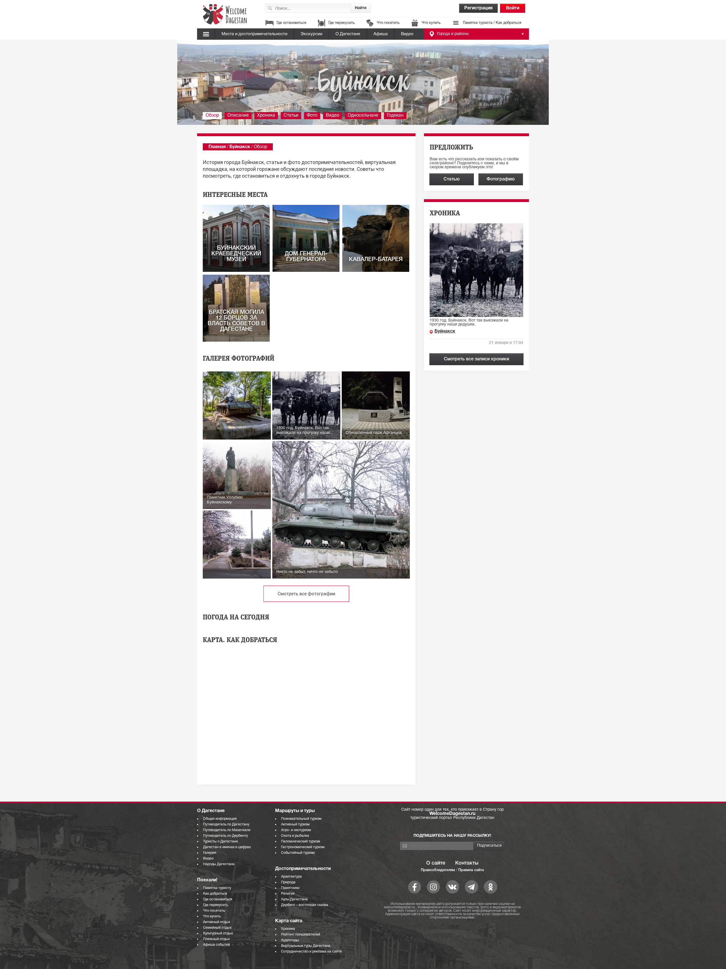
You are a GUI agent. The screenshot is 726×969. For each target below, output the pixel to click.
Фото (312, 115)
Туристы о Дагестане (220, 841)
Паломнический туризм (300, 841)
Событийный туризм (298, 852)
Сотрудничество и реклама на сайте (311, 951)
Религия (288, 893)
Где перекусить (341, 23)
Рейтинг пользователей (300, 934)
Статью (452, 179)
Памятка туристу (217, 888)
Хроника (266, 115)
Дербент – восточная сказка (304, 905)
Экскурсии (311, 34)
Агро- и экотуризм (296, 830)
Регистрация (478, 8)
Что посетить (388, 23)
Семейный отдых (217, 927)
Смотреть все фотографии (306, 593)
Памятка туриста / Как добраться (492, 23)
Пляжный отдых (216, 939)
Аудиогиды (290, 940)
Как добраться (215, 893)
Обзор (212, 115)
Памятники (290, 888)
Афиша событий (216, 944)
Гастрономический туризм (303, 847)
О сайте (435, 863)
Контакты (466, 863)
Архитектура (291, 876)
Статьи (291, 115)
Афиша (380, 34)
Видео (407, 34)
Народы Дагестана (219, 864)
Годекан (395, 115)
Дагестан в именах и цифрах (227, 847)
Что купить (431, 23)
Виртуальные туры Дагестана (305, 945)
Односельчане (363, 115)
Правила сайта (471, 870)
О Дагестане (347, 34)
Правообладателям (438, 870)
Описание (238, 115)
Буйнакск (239, 147)
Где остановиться (291, 23)
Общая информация (220, 818)
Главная (217, 147)
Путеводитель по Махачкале (226, 830)
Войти (512, 8)
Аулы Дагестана (294, 899)
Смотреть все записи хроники (476, 359)
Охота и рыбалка (295, 835)
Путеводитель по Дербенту (225, 835)
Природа (288, 882)
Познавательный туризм (301, 818)
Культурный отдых (218, 933)
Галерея (209, 852)
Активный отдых (216, 922)
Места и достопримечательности (254, 34)
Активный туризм (295, 824)
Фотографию (501, 179)
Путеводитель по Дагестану (226, 824)
